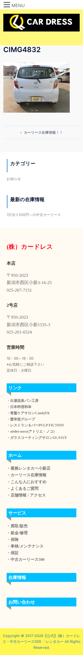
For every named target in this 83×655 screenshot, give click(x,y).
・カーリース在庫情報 (26, 475)
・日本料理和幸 (19, 407)
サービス (17, 513)
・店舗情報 (17, 495)
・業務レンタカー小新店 (28, 468)
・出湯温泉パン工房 (23, 400)
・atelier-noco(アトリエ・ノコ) (30, 431)
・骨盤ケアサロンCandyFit (28, 413)
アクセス (37, 495)
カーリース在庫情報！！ (43, 132)
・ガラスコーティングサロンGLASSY (37, 437)
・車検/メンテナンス (25, 546)
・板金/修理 (17, 533)
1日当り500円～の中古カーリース (34, 214)
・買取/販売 (17, 526)
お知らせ (14, 178)
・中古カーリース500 (25, 559)
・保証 (13, 553)
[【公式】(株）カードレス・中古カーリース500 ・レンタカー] (41, 22)
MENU (18, 5)
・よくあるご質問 (23, 488)
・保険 (13, 539)
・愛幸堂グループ (21, 419)
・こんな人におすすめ (26, 482)
